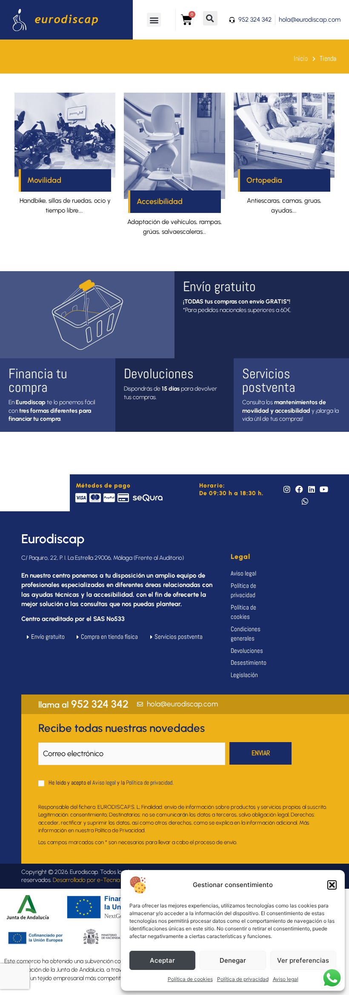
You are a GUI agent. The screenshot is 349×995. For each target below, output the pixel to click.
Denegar (233, 960)
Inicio (301, 58)
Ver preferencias (303, 960)
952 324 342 (83, 703)
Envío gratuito (219, 286)
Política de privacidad (243, 979)
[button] (332, 885)
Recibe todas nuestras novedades (121, 728)
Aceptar (162, 960)
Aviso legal (285, 979)
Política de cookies (190, 979)
